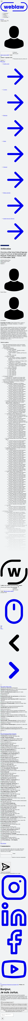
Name (14, 853)
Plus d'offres (3, 686)
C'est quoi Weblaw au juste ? (7, 1002)
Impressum (4, 984)
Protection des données (11, 984)
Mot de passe (15, 53)
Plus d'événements (4, 733)
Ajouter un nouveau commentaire (19, 857)
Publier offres (8, 686)
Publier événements (12, 733)
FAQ (18, 984)
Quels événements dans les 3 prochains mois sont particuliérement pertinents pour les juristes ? (14, 1011)
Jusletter (3, 61)
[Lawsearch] (4, 60)
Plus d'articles (3, 843)
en (3, 19)
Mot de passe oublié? (5, 55)
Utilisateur (15, 52)
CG (1, 984)
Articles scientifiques (5, 245)
